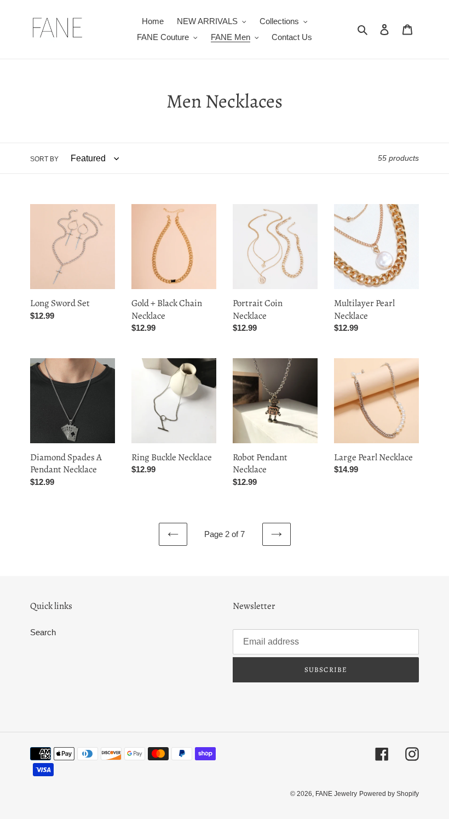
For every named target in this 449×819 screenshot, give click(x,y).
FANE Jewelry (336, 794)
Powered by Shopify (389, 794)
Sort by (44, 159)
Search (43, 632)
